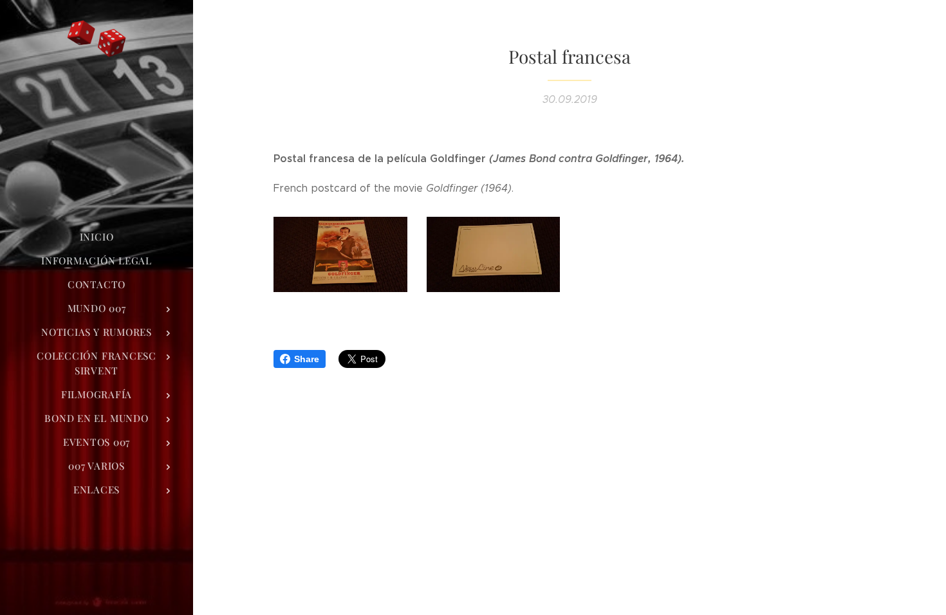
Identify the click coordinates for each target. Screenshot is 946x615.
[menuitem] (96, 237)
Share (306, 359)
